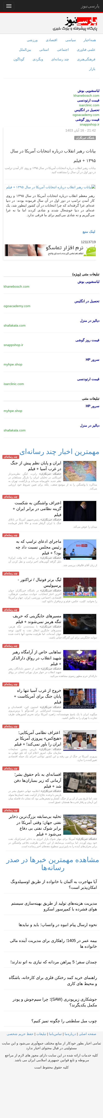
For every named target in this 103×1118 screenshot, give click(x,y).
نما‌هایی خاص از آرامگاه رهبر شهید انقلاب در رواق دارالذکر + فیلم (36, 658)
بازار (92, 69)
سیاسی (70, 40)
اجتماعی (63, 49)
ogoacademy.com (86, 115)
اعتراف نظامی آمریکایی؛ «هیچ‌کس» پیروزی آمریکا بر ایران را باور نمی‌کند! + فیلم (37, 738)
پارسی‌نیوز (90, 6)
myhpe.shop (13, 364)
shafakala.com (15, 325)
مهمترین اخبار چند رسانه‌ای (59, 451)
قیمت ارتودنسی (88, 100)
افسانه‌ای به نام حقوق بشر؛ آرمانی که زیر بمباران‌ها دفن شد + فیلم (37, 780)
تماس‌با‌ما (55, 1034)
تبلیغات (41, 1034)
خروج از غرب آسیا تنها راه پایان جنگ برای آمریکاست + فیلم (37, 696)
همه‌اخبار (90, 40)
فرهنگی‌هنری (86, 59)
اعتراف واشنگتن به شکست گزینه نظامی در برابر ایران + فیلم (37, 509)
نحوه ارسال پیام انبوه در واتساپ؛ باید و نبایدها (58, 924)
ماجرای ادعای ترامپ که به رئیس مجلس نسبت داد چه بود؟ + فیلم (38, 547)
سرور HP (92, 359)
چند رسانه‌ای (60, 59)
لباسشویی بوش (88, 91)
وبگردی (38, 59)
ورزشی (32, 40)
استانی (44, 49)
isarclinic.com (89, 105)
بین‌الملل (25, 49)
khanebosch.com (86, 95)
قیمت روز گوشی (87, 119)
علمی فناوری (86, 49)
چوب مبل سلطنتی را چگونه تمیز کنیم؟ (64, 1021)
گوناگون (18, 59)
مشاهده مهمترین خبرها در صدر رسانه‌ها (52, 864)
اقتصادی (51, 40)
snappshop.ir (89, 124)
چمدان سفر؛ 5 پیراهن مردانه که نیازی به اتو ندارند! (54, 962)
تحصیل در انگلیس (86, 110)
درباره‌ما (70, 1034)
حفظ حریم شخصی (20, 1034)
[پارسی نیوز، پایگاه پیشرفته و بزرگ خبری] (75, 24)
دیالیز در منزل (89, 320)
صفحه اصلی (87, 1034)
